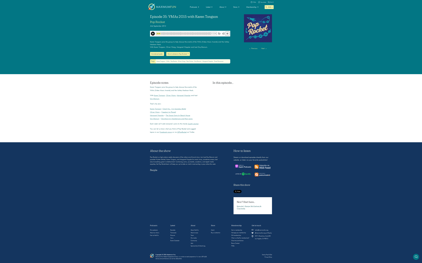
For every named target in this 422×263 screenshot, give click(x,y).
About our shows (154, 232)
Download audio (157, 54)
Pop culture (189, 61)
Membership (251, 7)
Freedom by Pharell (169, 112)
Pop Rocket (157, 22)
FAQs (233, 246)
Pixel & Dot (269, 254)
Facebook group (166, 132)
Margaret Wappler (207, 61)
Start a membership (236, 230)
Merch (212, 230)
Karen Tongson (161, 61)
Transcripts (173, 232)
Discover (172, 235)
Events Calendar (174, 240)
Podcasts (193, 7)
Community (194, 240)
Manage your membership (238, 232)
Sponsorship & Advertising (198, 246)
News (171, 238)
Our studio (194, 238)
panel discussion (218, 61)
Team (192, 235)
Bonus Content (235, 243)
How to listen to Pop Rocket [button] (177, 54)
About (221, 7)
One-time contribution (237, 240)
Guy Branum (198, 61)
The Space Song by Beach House (178, 115)
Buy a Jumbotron (215, 232)
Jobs (192, 243)
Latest (208, 7)
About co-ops (194, 232)
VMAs (168, 61)
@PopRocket (182, 132)
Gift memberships (236, 235)
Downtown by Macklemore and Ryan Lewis (176, 119)
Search (272, 2)
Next (264, 48)
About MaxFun (195, 230)
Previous (253, 48)
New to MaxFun (154, 235)
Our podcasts (154, 230)
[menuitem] (194, 7)
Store (235, 7)
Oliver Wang (182, 61)
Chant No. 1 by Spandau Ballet (174, 109)
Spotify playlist (193, 124)
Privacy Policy (268, 257)
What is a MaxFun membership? (240, 238)
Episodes (172, 230)
